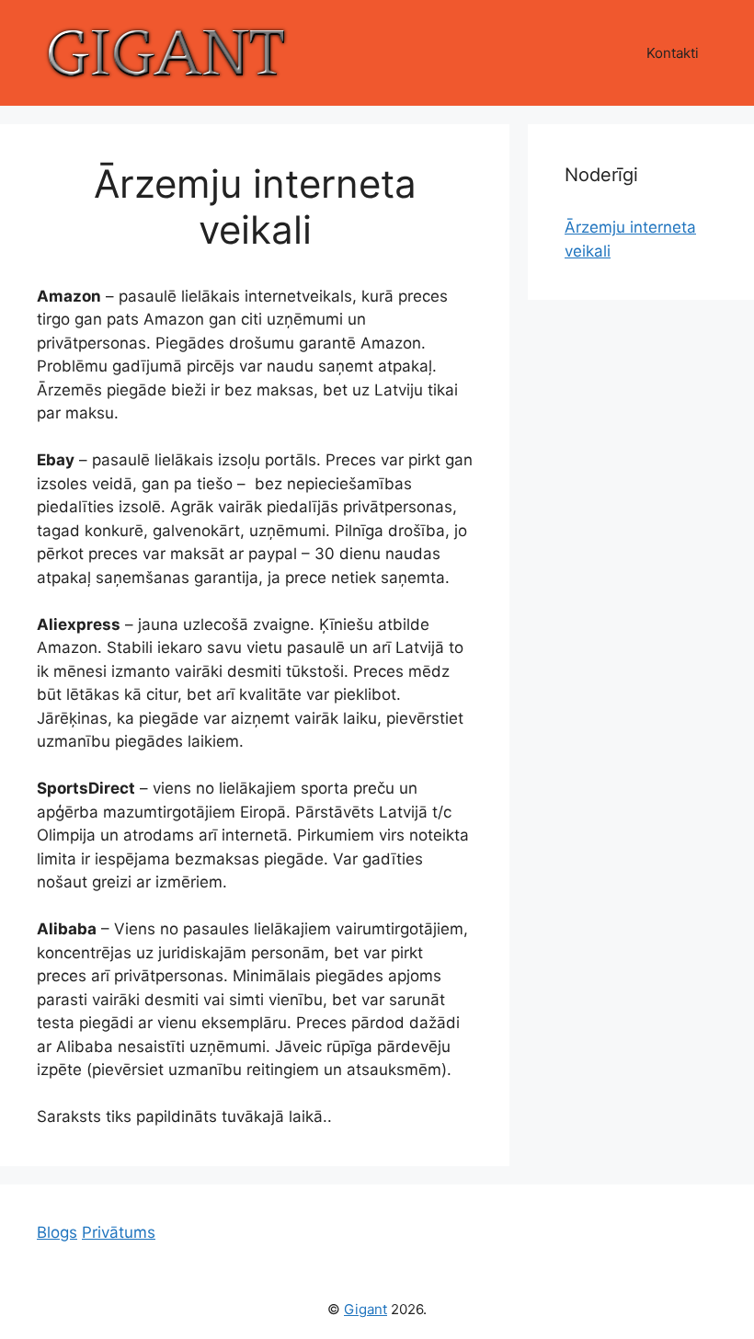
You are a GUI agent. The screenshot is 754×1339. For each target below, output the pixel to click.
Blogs (57, 1232)
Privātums (118, 1232)
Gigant (365, 1309)
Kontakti (672, 53)
